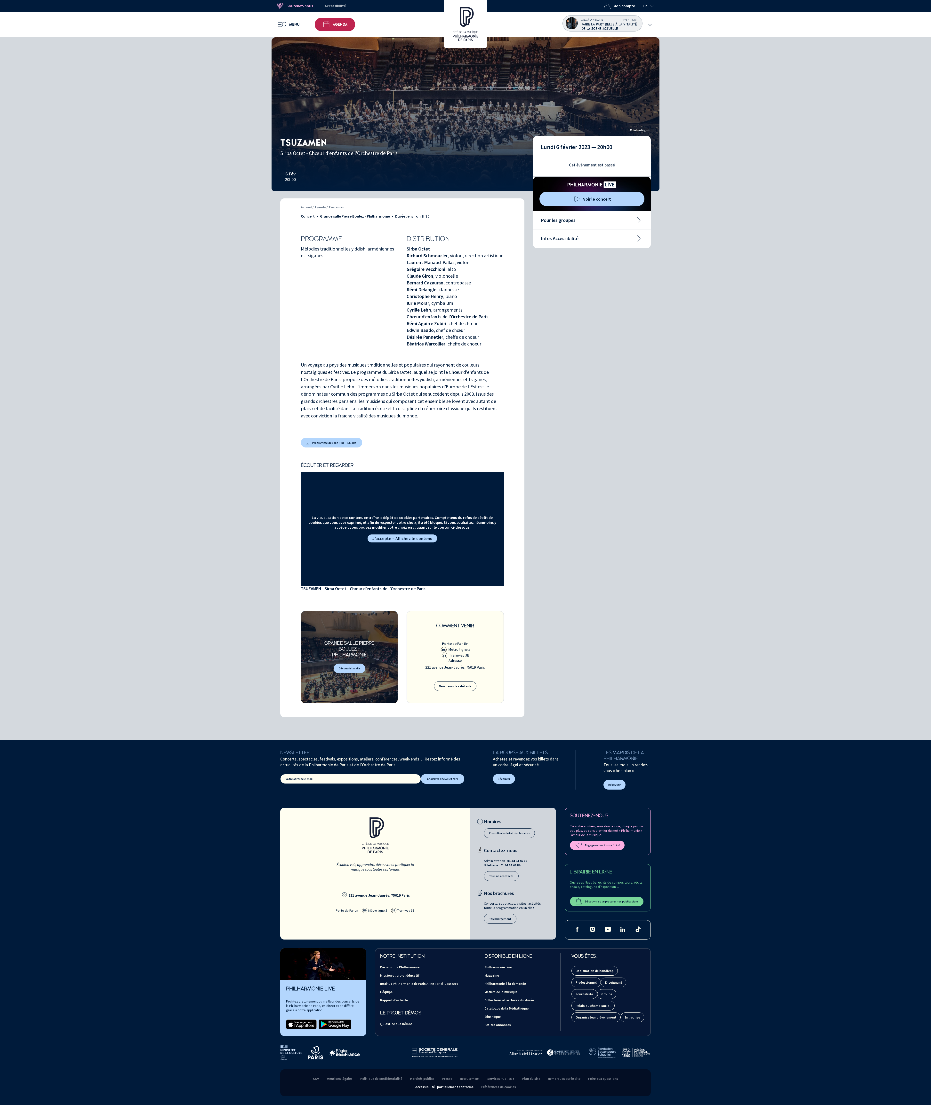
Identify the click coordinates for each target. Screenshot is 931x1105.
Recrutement (470, 1078)
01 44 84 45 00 (517, 861)
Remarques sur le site (564, 1078)
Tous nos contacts (501, 876)
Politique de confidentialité (381, 1078)
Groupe (606, 994)
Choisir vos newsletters (442, 779)
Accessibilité (335, 5)
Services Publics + (500, 1078)
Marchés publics (422, 1078)
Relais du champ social (593, 1005)
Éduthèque (492, 1016)
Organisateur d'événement (596, 1017)
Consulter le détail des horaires (509, 833)
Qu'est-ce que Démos (396, 1024)
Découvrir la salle (349, 668)
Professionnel (586, 982)
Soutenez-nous (300, 5)
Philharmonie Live (498, 967)
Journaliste (584, 994)
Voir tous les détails (455, 686)
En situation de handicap (595, 971)
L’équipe (386, 992)
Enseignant (613, 982)
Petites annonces (497, 1025)
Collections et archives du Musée (509, 1000)
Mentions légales (340, 1078)
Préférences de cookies (498, 1087)
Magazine (491, 975)
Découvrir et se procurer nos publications (612, 901)
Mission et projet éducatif (399, 975)
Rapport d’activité (394, 1000)
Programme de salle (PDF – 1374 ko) (334, 443)
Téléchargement (500, 919)
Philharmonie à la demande (505, 983)
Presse (447, 1078)
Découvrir (504, 779)
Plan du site (531, 1078)
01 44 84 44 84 (510, 865)
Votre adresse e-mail (299, 779)
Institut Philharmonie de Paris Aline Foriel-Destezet (419, 983)
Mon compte (624, 5)
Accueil (306, 207)
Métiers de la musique (500, 992)
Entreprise (632, 1017)
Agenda (340, 24)
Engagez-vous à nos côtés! (602, 845)
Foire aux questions (603, 1078)
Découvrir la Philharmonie (399, 967)
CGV (316, 1078)
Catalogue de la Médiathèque (506, 1008)
